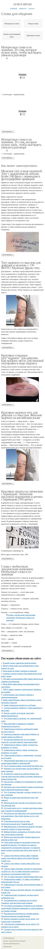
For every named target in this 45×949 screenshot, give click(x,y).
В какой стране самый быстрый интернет (19, 663)
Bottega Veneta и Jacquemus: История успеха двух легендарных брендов (20, 833)
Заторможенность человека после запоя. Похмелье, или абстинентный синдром (19, 901)
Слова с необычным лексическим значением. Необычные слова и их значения (17, 570)
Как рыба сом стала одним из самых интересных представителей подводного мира (22, 788)
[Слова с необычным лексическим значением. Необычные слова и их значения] (22, 618)
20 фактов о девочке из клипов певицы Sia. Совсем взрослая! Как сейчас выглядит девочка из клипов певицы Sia (21, 776)
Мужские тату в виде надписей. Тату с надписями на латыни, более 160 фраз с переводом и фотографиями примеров (21, 174)
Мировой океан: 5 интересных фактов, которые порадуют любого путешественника (21, 827)
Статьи (31, 8)
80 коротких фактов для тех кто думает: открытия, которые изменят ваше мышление (19, 740)
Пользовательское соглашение (17, 941)
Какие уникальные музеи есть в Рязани (20, 705)
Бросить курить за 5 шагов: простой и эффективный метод (17, 714)
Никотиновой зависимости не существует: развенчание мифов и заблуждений (19, 761)
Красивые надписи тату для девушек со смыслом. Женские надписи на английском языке (21, 415)
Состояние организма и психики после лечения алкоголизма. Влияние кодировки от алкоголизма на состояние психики (22, 908)
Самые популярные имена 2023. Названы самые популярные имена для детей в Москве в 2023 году (20, 858)
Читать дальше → (7, 131)
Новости (22, 8)
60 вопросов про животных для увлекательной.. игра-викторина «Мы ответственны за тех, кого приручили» (22, 816)
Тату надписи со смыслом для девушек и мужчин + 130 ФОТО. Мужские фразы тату (21, 265)
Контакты (5, 941)
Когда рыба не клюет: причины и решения (20, 671)
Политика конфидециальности (11, 943)
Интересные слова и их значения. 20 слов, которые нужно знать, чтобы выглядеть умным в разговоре (21, 143)
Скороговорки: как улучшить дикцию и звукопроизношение (17, 696)
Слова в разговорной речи (11, 35)
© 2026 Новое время (8, 938)
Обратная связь (7, 946)
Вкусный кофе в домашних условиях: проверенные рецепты (17, 725)
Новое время (22, 4)
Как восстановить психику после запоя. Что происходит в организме (20, 920)
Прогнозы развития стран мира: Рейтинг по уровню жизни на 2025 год (20, 735)
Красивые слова (33, 35)
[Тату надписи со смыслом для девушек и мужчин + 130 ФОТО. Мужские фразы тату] (22, 311)
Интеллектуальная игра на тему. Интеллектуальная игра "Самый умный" (17, 822)
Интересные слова (12, 23)
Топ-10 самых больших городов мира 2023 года (23, 876)
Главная (13, 8)
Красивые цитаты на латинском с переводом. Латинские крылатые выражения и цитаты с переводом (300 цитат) (22, 495)
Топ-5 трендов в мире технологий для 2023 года (23, 766)
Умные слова (33, 23)
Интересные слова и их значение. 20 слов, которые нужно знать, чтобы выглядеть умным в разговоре (21, 51)
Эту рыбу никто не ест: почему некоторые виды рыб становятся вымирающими (21, 809)
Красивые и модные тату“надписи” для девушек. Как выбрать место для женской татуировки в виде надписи (22, 359)
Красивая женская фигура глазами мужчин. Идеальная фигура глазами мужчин (20, 914)
